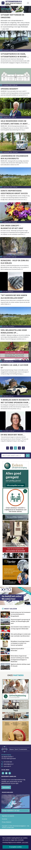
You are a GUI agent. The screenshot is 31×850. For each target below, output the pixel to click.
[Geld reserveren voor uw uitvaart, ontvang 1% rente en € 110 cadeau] (15, 108)
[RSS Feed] (9, 773)
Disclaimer (4, 819)
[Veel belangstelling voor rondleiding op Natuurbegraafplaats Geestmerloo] (15, 317)
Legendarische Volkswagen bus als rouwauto (14, 157)
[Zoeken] (28, 455)
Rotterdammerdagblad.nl (14, 1)
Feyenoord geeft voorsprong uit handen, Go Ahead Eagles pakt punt (20, 621)
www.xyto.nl (7, 766)
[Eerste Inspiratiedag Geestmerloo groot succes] (15, 177)
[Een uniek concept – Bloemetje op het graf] (15, 212)
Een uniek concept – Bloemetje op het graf (12, 226)
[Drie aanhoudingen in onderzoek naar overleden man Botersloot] (5, 636)
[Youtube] (6, 773)
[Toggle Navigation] (28, 3)
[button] (5, 29)
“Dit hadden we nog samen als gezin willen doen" (14, 296)
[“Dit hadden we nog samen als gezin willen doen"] (15, 282)
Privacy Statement (6, 822)
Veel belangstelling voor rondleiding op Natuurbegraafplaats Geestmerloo (14, 331)
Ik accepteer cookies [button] (15, 847)
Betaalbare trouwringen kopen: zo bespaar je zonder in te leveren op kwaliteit (20, 643)
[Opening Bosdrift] (15, 75)
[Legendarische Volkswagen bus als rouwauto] (15, 143)
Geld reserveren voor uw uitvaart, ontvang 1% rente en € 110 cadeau (15, 122)
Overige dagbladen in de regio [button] (10, 810)
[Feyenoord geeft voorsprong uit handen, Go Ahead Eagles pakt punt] (5, 622)
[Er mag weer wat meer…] (15, 421)
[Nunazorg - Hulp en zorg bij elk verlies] (15, 247)
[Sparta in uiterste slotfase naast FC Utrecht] (5, 666)
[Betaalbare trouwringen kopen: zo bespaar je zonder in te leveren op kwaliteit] (5, 643)
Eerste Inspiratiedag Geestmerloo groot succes (14, 191)
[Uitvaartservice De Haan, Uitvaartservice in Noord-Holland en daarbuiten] (15, 41)
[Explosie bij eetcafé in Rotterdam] (5, 651)
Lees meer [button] (25, 842)
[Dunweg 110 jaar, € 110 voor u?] (15, 352)
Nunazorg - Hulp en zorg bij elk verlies (15, 261)
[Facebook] (3, 773)
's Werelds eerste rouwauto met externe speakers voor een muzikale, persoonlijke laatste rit (15, 401)
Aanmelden (6, 787)
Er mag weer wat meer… (13, 434)
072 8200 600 (8, 762)
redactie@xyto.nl (8, 764)
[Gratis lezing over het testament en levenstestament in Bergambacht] (5, 614)
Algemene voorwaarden (8, 816)
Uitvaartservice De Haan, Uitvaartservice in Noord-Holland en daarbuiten (14, 55)
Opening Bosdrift (9, 88)
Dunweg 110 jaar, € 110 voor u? (14, 366)
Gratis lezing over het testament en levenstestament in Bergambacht (20, 614)
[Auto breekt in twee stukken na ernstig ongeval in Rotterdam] (5, 629)
